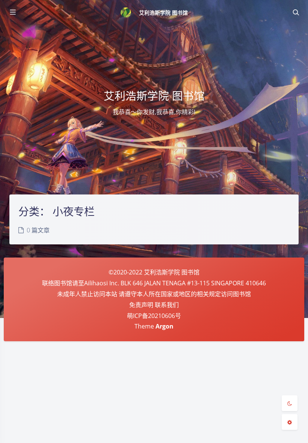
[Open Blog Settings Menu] (289, 422)
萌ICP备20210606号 (154, 316)
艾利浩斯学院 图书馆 (163, 12)
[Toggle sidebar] (12, 12)
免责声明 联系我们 (154, 305)
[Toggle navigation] (295, 12)
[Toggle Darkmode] (289, 403)
